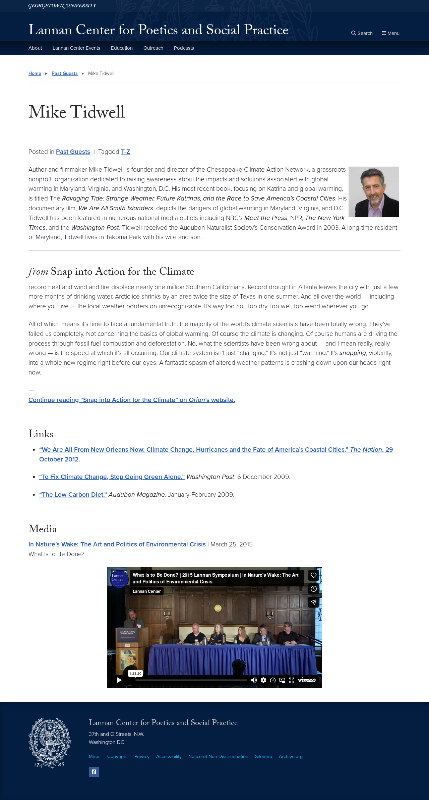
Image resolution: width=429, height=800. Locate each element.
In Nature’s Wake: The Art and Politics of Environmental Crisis (117, 544)
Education (122, 48)
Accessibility (169, 756)
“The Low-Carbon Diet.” (73, 494)
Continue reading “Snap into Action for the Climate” (131, 400)
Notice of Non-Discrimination (218, 756)
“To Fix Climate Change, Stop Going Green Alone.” (112, 477)
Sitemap (263, 756)
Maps (95, 756)
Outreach (153, 48)
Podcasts (184, 48)
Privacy (141, 756)
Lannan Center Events (76, 48)
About (35, 48)
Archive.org (291, 756)
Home (34, 73)
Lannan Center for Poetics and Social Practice (158, 32)
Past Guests (65, 73)
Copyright (117, 756)
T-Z (125, 151)
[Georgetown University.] (62, 6)
